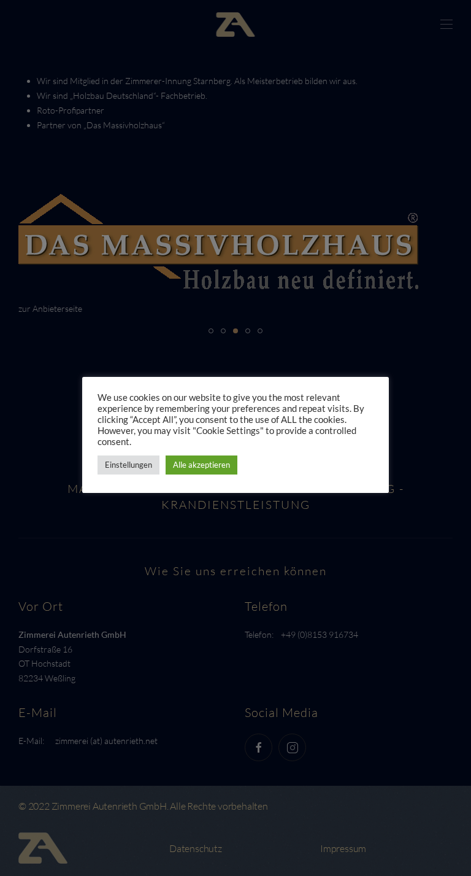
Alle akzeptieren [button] (201, 465)
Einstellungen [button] (128, 465)
